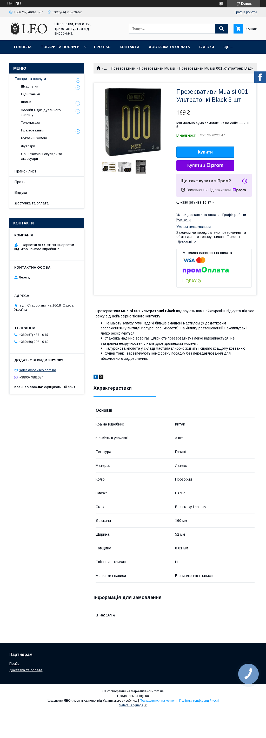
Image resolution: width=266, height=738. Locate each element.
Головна (22, 47)
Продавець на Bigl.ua (133, 696)
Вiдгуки (206, 47)
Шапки (26, 102)
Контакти (129, 47)
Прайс (14, 664)
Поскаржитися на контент (158, 700)
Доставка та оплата (169, 47)
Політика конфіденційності (199, 700)
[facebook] (96, 377)
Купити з (196, 165)
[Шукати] (221, 29)
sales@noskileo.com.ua (37, 370)
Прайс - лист (25, 171)
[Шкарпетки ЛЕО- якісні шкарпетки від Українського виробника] (28, 33)
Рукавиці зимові (34, 138)
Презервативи (123, 68)
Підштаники (30, 94)
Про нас (102, 47)
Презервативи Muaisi (157, 68)
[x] (101, 377)
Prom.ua (157, 691)
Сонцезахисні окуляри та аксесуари (41, 156)
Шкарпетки (29, 86)
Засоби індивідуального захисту (41, 112)
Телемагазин (31, 122)
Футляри (28, 146)
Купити (205, 152)
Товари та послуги (60, 47)
